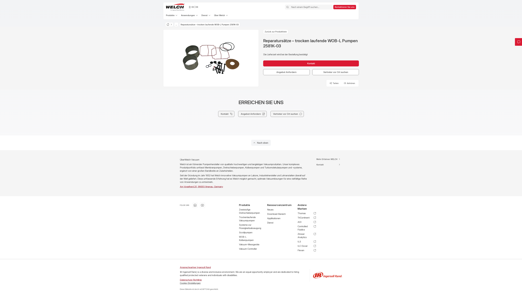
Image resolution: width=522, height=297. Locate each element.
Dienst (270, 222)
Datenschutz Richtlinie (191, 279)
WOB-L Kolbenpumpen (246, 238)
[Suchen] (287, 7)
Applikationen (273, 218)
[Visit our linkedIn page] (195, 205)
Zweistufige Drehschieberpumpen (249, 211)
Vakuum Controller (248, 248)
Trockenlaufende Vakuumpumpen (247, 219)
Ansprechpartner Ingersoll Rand (195, 267)
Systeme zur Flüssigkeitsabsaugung (250, 226)
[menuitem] (172, 15)
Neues (270, 209)
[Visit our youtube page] (202, 205)
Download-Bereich (276, 214)
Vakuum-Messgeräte (249, 244)
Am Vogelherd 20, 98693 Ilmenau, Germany (201, 186)
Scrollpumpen (245, 232)
